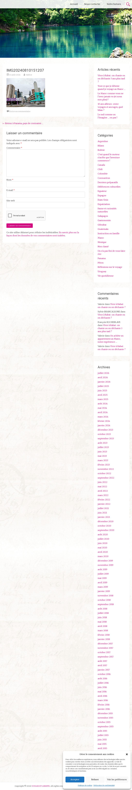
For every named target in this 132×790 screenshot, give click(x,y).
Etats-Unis (103, 200)
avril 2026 (103, 377)
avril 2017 (102, 665)
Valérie (29, 75)
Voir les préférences (117, 779)
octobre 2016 (104, 674)
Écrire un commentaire (19, 111)
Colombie (103, 173)
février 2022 (104, 499)
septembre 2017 (106, 656)
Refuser (95, 779)
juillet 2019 (103, 573)
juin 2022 (102, 482)
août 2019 (102, 569)
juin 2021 (102, 512)
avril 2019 (102, 582)
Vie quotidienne (106, 275)
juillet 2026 (103, 373)
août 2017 (102, 661)
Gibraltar (102, 224)
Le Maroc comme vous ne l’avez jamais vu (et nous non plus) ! (110, 96)
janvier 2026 (104, 381)
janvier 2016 (104, 709)
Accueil (74, 4)
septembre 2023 (106, 438)
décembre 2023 (105, 429)
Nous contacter (92, 4)
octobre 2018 (104, 600)
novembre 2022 (106, 469)
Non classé (103, 246)
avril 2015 (102, 748)
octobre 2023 (104, 434)
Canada (101, 165)
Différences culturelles (109, 186)
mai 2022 (102, 486)
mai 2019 (102, 578)
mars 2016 (103, 700)
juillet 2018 (103, 613)
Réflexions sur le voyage (110, 267)
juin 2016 (102, 687)
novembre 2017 (105, 648)
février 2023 (104, 464)
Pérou (101, 262)
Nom (9, 180)
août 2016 (102, 678)
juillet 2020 (103, 539)
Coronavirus (104, 178)
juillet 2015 (103, 735)
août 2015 (102, 731)
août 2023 (102, 443)
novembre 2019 (105, 565)
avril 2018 (102, 626)
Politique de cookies (85, 785)
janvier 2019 (104, 591)
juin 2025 (102, 390)
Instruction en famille (108, 233)
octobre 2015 (104, 722)
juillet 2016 (103, 683)
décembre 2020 (105, 521)
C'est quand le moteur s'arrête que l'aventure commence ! (109, 157)
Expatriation (104, 204)
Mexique (102, 242)
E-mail (10, 190)
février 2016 (104, 704)
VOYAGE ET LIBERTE (24, 4)
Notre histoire (114, 4)
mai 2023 (102, 456)
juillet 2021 (103, 508)
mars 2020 (103, 556)
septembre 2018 (106, 604)
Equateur (102, 191)
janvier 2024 (104, 425)
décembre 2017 (105, 643)
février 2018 (104, 635)
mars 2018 (103, 630)
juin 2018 (102, 617)
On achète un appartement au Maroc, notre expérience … (110, 338)
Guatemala (103, 229)
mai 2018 (102, 621)
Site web (10, 200)
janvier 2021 (104, 517)
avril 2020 (103, 552)
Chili (100, 169)
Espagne (102, 195)
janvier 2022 (104, 504)
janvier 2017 (104, 669)
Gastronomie (104, 220)
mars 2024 (103, 416)
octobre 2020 (104, 525)
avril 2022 (103, 491)
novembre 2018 (105, 595)
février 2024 (104, 421)
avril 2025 (103, 395)
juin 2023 (102, 451)
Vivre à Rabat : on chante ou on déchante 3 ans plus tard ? (111, 78)
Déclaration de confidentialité (104, 785)
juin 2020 (102, 543)
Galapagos (103, 216)
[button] (127, 754)
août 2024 (103, 403)
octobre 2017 (104, 652)
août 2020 (103, 534)
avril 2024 (103, 412)
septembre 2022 (106, 477)
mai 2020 (102, 547)
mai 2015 (102, 744)
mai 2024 (102, 408)
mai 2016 (102, 691)
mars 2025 (103, 399)
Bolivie (101, 150)
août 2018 (102, 608)
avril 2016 (102, 696)
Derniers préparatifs (108, 182)
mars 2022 (103, 495)
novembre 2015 (105, 717)
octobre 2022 (104, 473)
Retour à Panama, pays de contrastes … (23, 123)
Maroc (101, 238)
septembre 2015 (106, 726)
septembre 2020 (106, 530)
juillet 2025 (103, 386)
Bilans (101, 145)
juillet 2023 (103, 447)
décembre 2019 (105, 560)
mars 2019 (103, 587)
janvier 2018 (104, 639)
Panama (102, 258)
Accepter (75, 779)
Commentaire (14, 148)
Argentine (103, 141)
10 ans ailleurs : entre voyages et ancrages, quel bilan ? (110, 107)
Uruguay (102, 271)
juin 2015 (102, 739)
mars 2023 (103, 460)
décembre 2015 (105, 713)
